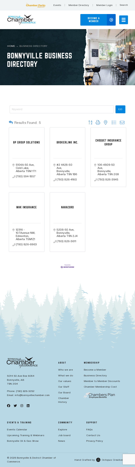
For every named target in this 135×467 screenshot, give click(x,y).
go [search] (120, 109)
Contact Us (93, 435)
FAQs (89, 429)
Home (11, 46)
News (61, 440)
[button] (124, 5)
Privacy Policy (94, 440)
